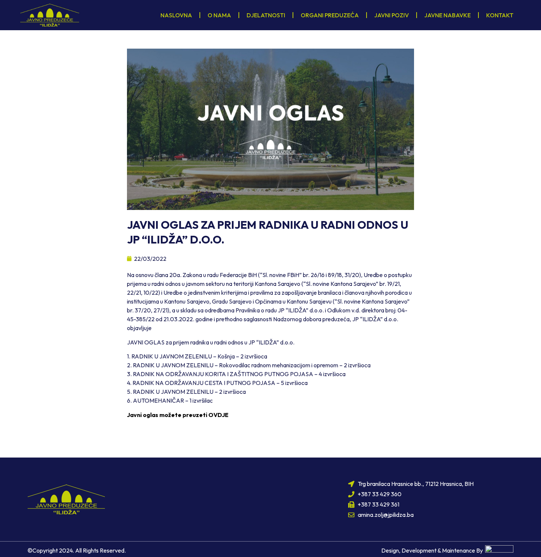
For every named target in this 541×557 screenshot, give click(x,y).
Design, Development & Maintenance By (433, 550)
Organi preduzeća (330, 15)
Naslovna (176, 15)
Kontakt (499, 15)
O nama (219, 15)
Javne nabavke (447, 15)
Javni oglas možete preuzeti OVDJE (178, 414)
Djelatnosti (266, 15)
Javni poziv (391, 15)
